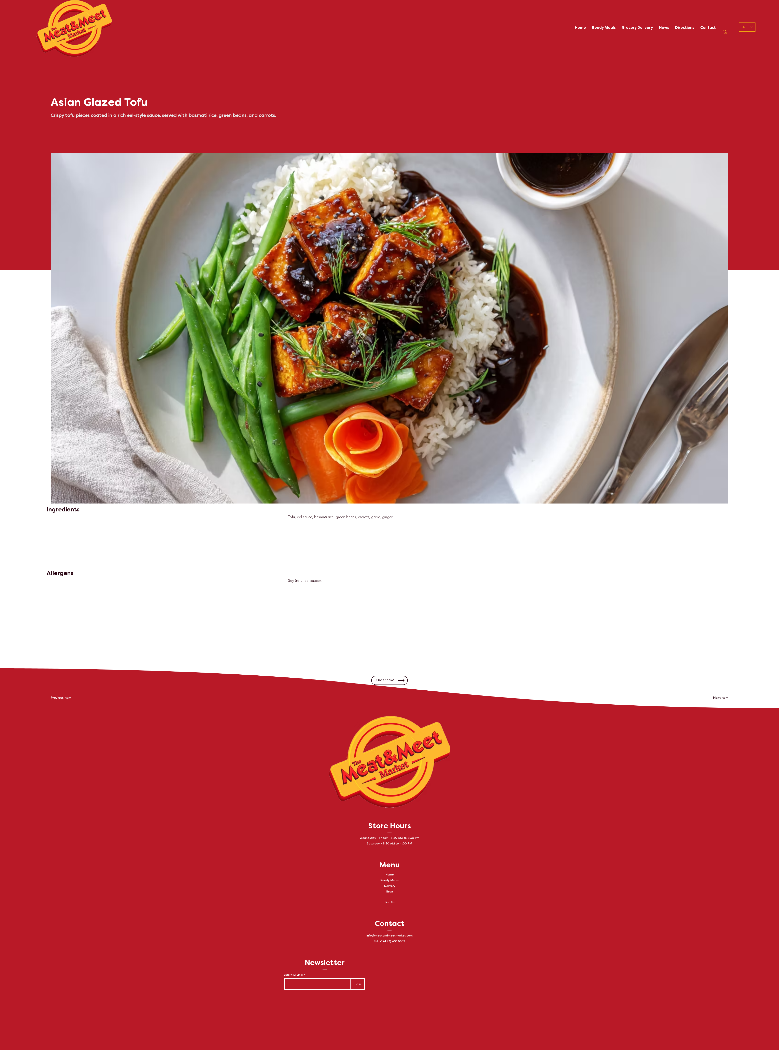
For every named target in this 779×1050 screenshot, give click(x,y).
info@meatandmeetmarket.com (390, 935)
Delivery (389, 886)
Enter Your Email (293, 975)
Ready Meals (389, 880)
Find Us (390, 902)
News (390, 891)
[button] (725, 32)
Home (389, 874)
